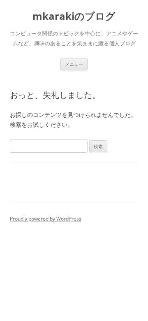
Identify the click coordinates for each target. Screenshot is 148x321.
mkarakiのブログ (74, 16)
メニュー (74, 64)
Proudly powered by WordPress (45, 218)
